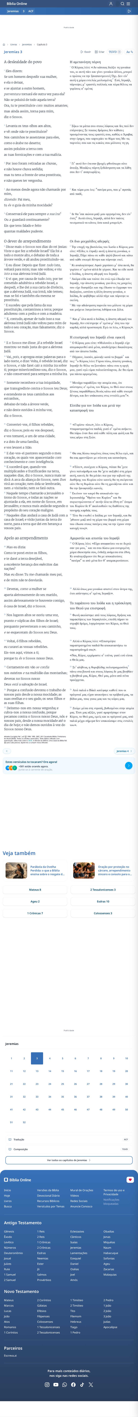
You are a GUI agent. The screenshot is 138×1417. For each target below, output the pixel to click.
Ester (40, 1264)
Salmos (41, 1274)
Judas (107, 1322)
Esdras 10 (103, 901)
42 (24, 1109)
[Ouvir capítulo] (129, 11)
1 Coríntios (11, 1332)
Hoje (7, 1195)
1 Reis (41, 1231)
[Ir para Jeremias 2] (7, 751)
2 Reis (41, 1237)
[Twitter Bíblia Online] (91, 1384)
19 (113, 1071)
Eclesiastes (77, 1231)
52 (24, 1122)
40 (126, 1096)
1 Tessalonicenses (48, 1327)
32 (24, 1096)
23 (37, 1083)
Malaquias (110, 1274)
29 (113, 1083)
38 (101, 1096)
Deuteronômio (13, 1253)
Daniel (74, 1264)
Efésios (41, 1311)
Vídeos (74, 1195)
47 (88, 1109)
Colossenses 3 (103, 913)
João (7, 1316)
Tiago (73, 1327)
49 (113, 1109)
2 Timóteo (76, 1305)
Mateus (9, 1300)
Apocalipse (110, 1327)
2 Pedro (108, 1300)
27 (88, 1083)
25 (62, 1083)
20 (126, 1071)
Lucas (7, 1311)
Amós (74, 1280)
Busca (8, 1206)
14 (49, 1071)
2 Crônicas (43, 1247)
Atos (7, 1322)
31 (11, 1096)
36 (75, 1096)
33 (37, 1096)
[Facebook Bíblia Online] (73, 1384)
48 (101, 1109)
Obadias (109, 1231)
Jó (38, 1269)
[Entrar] (111, 4)
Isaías (74, 1242)
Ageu (107, 1264)
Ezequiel (75, 1258)
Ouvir (87, 51)
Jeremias (27, 44)
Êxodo (8, 1237)
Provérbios (44, 1280)
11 (11, 1071)
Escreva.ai (10, 1355)
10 (126, 1058)
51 (11, 1122)
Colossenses (45, 1322)
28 (101, 1083)
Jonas (107, 1237)
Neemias (42, 1258)
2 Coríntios (44, 1300)
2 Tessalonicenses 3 (103, 890)
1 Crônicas (43, 1242)
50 (126, 1109)
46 (75, 1109)
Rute (7, 1269)
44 (49, 1109)
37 (88, 1096)
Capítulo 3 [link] (42, 44)
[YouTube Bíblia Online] (56, 1384)
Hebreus (75, 1322)
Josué (7, 1258)
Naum (107, 1247)
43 (37, 1109)
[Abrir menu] (128, 4)
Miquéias (109, 1242)
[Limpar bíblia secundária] (119, 52)
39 (113, 1096)
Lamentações (78, 1253)
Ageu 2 (35, 901)
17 (88, 1071)
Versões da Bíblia (48, 1190)
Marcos (9, 1305)
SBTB (30, 740)
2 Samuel (10, 1280)
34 (49, 1096)
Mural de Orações (81, 1190)
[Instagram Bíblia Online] (47, 1384)
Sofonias (109, 1258)
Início (7, 1190)
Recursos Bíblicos (48, 1201)
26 (75, 1083)
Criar (101, 51)
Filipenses (43, 1316)
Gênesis (9, 1231)
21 (11, 1083)
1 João (107, 1305)
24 (49, 1083)
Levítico (9, 1242)
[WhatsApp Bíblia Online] (64, 1384)
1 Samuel (10, 1274)
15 (62, 1071)
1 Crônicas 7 (35, 913)
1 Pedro (75, 1332)
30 (126, 1083)
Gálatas (42, 1305)
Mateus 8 (35, 890)
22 (24, 1083)
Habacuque (111, 1253)
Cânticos (75, 1237)
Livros (13, 44)
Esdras (41, 1253)
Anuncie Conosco (81, 1206)
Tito (72, 1311)
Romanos (10, 1327)
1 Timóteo (76, 1300)
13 (37, 1071)
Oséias (74, 1269)
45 (62, 1109)
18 (101, 1071)
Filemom (75, 1316)
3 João (107, 1316)
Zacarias (109, 1269)
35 (62, 1096)
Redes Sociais (79, 1201)
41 (11, 1109)
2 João (107, 1311)
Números (10, 1247)
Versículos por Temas (50, 1206)
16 (75, 1071)
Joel (72, 1274)
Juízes (7, 1264)
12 (24, 1071)
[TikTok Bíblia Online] (82, 1384)
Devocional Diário (48, 1195)
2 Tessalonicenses (48, 1332)
